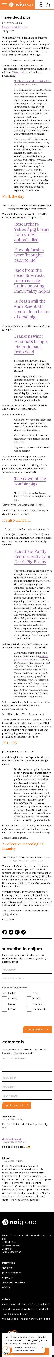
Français (37, 1003)
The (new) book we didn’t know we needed (26, 1318)
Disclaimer (7, 1267)
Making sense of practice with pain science (26, 1304)
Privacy (6, 1287)
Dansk (36, 993)
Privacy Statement (12, 1272)
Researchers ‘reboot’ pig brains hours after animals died (31, 231)
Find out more (28, 1343)
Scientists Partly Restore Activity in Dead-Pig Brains (32, 556)
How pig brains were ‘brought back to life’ (29, 255)
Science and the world (15, 27)
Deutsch (12, 998)
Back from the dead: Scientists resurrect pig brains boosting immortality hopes (32, 281)
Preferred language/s (14, 988)
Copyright (7, 1277)
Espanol (12, 1003)
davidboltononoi (11, 1139)
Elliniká (36, 998)
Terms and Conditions (13, 1282)
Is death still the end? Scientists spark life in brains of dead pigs (32, 309)
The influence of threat (14, 1313)
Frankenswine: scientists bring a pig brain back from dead (31, 343)
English (11, 993)
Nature (17, 72)
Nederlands (39, 1009)
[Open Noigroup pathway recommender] (6, 1351)
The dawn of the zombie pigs (30, 481)
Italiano (12, 1009)
